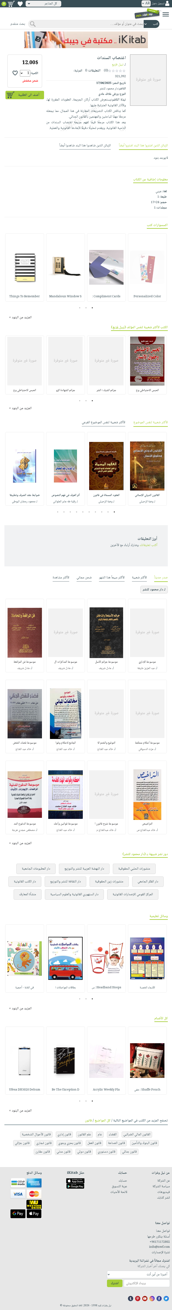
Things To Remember (24, 296)
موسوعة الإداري (147, 662)
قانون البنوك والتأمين (144, 1143)
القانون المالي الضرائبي (136, 1134)
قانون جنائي (129, 1152)
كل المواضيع (103, 1121)
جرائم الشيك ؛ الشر (106, 390)
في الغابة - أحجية (24, 987)
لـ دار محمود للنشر (154, 589)
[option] (147, 267)
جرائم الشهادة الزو (65, 390)
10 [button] (57, 512)
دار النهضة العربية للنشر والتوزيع (84, 869)
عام (100, 1134)
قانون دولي (84, 1152)
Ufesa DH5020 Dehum (24, 1089)
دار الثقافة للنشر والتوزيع (65, 881)
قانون (88, 1121)
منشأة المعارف (27, 894)
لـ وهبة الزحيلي (147, 501)
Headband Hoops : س (106, 987)
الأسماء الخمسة (147, 987)
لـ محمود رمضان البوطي (24, 501)
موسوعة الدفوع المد (25, 823)
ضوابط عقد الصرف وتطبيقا (25, 495)
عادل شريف (105, 668)
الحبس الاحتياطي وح (147, 390)
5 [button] (89, 512)
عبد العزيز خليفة (146, 668)
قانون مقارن (42, 1152)
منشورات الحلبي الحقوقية (134, 869)
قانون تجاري (44, 1143)
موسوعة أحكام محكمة (147, 743)
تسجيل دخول (158, 3)
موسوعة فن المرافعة (25, 662)
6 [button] (83, 512)
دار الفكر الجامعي (148, 881)
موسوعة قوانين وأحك (66, 823)
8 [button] (70, 512)
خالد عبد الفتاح (105, 749)
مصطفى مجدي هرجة (23, 830)
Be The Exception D (65, 1089)
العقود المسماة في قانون (106, 495)
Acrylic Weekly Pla (106, 1089)
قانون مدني (63, 1152)
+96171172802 (160, 1242)
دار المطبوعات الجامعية (36, 869)
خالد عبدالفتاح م (105, 830)
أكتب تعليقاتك (148, 545)
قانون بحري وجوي (69, 1143)
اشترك (115, 1283)
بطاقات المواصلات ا (65, 987)
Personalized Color (147, 296)
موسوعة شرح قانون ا (106, 823)
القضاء (113, 1134)
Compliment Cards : (106, 296)
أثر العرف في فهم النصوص (65, 495)
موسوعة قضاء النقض (24, 743)
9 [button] (64, 512)
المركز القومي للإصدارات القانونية (133, 894)
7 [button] (77, 512)
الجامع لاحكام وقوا (66, 743)
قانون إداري (64, 1134)
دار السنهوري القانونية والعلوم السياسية (74, 894)
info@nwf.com (159, 1247)
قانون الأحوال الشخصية (36, 1134)
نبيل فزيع (117, 64)
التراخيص (147, 823)
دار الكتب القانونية (25, 881)
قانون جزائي (22, 1143)
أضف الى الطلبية (28, 95)
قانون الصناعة (116, 1143)
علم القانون (84, 1134)
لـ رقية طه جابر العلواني (65, 501)
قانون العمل (94, 1143)
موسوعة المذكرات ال (65, 662)
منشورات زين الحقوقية (109, 881)
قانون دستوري (106, 1152)
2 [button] (86, 308)
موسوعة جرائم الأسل (106, 662)
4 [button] (95, 512)
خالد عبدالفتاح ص (146, 830)
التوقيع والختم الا (106, 743)
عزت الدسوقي (146, 749)
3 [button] (80, 308)
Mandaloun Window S (65, 296)
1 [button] (92, 308)
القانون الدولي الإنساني (147, 495)
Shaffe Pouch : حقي (147, 1089)
